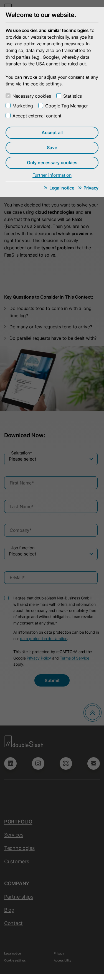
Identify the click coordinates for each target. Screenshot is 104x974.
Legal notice (61, 188)
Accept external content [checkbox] (37, 116)
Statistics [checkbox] (72, 96)
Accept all (52, 132)
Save (52, 147)
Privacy (90, 188)
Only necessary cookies (52, 162)
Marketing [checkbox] (22, 106)
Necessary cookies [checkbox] (31, 96)
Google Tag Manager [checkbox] (66, 106)
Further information (52, 175)
